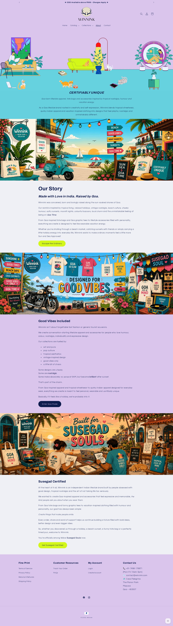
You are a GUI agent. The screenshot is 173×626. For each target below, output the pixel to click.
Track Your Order (60, 568)
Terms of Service (25, 568)
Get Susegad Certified (52, 545)
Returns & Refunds (26, 577)
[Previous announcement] (19, 2)
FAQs (55, 573)
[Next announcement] (153, 2)
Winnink (89, 617)
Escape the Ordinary (52, 243)
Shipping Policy (25, 581)
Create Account (94, 573)
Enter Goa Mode (50, 404)
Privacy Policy (24, 573)
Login (90, 568)
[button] (74, 25)
